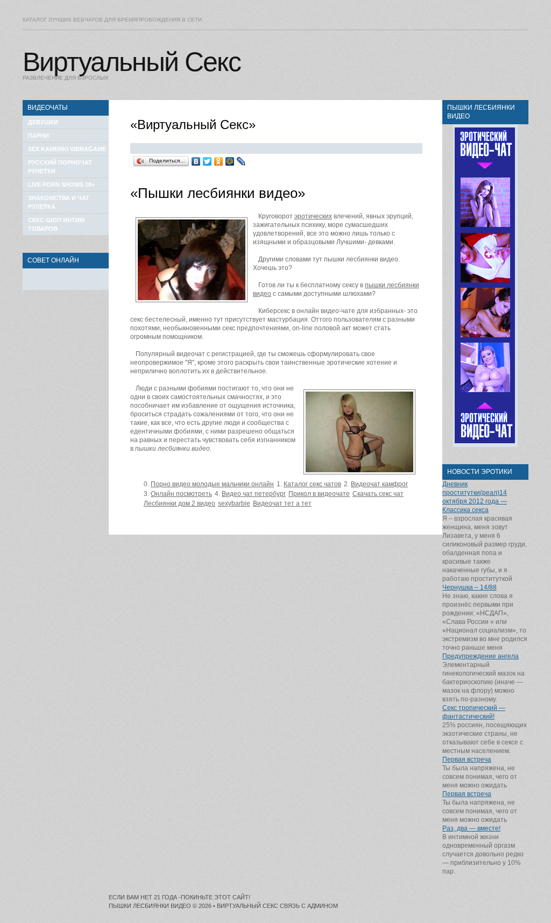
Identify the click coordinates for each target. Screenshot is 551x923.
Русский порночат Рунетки (60, 166)
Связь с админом (309, 906)
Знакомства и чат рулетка (58, 202)
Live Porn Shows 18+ (61, 184)
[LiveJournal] (241, 161)
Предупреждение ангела (480, 656)
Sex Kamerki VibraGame (67, 149)
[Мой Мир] (230, 161)
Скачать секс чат (378, 494)
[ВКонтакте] (196, 161)
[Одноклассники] (218, 161)
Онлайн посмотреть (181, 494)
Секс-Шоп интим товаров (56, 224)
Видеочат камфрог (379, 484)
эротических (313, 216)
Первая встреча (466, 759)
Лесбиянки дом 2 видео (179, 503)
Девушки (43, 122)
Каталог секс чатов (312, 484)
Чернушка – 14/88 (469, 587)
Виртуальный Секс (132, 62)
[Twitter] (207, 161)
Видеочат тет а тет (282, 503)
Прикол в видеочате (319, 494)
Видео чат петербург (254, 494)
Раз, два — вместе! (471, 828)
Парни (38, 135)
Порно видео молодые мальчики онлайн (212, 484)
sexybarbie (234, 503)
